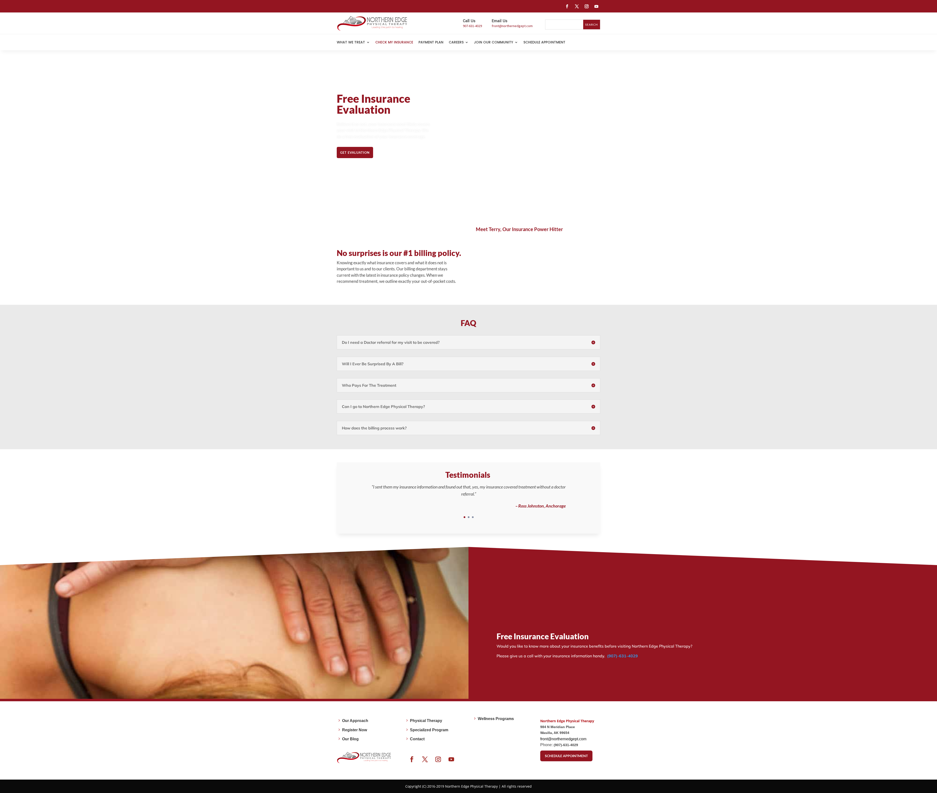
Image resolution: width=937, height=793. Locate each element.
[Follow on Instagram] (587, 6)
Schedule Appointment (544, 43)
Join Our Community (493, 43)
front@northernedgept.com (563, 739)
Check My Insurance (394, 43)
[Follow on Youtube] (596, 6)
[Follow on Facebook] (567, 6)
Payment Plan (430, 43)
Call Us (469, 21)
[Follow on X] (577, 6)
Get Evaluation (355, 152)
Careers (456, 43)
